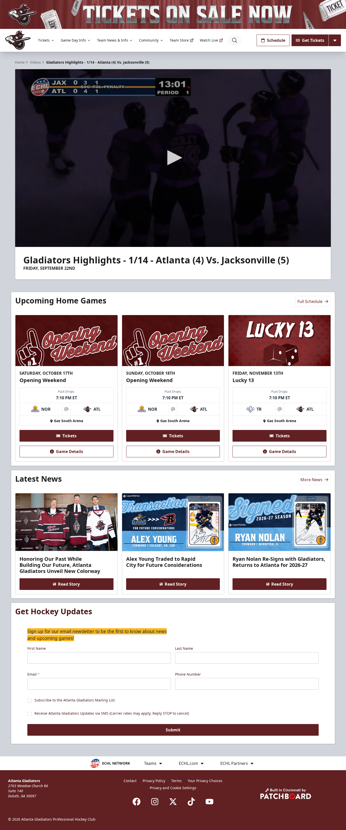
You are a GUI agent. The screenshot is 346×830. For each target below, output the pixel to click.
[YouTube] (209, 802)
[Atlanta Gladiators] (18, 40)
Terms (176, 780)
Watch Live (209, 40)
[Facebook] (136, 802)
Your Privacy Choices (205, 780)
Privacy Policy (154, 780)
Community (149, 40)
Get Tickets (313, 40)
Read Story (69, 584)
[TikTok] (191, 802)
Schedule (276, 40)
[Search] (234, 40)
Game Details (69, 451)
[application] (173, 158)
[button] (173, 158)
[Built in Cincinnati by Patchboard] (285, 793)
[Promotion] (173, 14)
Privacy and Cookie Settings (173, 787)
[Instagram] (155, 802)
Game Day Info (73, 40)
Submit (173, 730)
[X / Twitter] (173, 802)
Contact (130, 780)
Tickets (44, 40)
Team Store (179, 40)
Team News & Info (112, 40)
